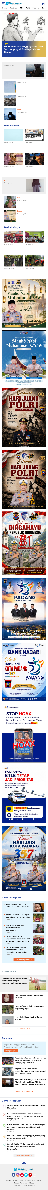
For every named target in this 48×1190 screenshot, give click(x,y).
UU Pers (15, 1180)
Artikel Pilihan (9, 971)
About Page (35, 1175)
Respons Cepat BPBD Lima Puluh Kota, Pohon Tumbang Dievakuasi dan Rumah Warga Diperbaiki (25, 1116)
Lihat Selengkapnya (23, 959)
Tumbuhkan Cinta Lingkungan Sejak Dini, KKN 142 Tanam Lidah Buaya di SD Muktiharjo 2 (18, 938)
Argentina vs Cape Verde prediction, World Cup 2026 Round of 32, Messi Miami (30, 1071)
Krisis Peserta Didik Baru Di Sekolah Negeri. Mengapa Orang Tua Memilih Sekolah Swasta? (26, 1127)
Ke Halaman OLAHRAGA (23, 1091)
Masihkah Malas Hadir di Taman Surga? (29, 1018)
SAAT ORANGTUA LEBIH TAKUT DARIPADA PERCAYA (18, 905)
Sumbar (36, 8)
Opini (6, 44)
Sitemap (39, 1180)
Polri (28, 8)
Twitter (27, 1178)
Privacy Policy (19, 1183)
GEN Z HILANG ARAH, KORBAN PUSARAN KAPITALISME (15, 927)
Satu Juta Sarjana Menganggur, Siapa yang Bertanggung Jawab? (26, 1137)
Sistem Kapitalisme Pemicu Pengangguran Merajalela (26, 1106)
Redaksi (8, 1180)
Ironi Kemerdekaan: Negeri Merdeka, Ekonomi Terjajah (18, 916)
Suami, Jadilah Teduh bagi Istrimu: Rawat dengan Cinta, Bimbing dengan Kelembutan (25, 1146)
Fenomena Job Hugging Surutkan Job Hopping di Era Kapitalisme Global (23, 49)
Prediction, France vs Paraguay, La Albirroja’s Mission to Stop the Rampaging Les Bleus (30, 1060)
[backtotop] (24, 1164)
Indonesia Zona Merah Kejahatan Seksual (29, 996)
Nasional (13, 8)
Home (4, 8)
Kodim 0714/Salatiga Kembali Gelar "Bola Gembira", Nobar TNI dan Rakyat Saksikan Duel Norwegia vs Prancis (30, 1082)
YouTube (31, 1178)
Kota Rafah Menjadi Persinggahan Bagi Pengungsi (30, 1007)
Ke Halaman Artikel (24, 1029)
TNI (21, 8)
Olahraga (7, 1038)
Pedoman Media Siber (27, 1180)
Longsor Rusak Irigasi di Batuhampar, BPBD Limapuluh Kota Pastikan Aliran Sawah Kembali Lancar (17, 949)
